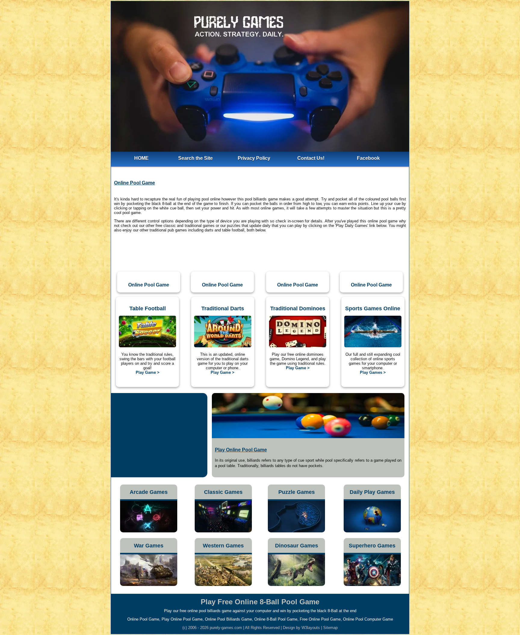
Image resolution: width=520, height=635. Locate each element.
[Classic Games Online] (223, 531)
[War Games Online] (148, 584)
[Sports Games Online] (372, 346)
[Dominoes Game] (297, 346)
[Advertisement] (260, 252)
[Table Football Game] (147, 346)
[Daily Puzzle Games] (372, 531)
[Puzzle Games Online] (296, 531)
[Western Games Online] (223, 584)
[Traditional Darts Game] (222, 346)
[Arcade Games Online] (148, 531)
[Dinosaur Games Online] (296, 584)
